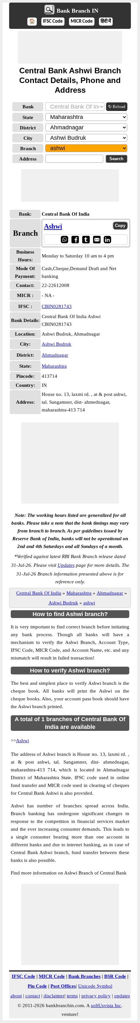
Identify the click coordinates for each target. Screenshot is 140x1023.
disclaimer (54, 995)
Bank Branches (84, 976)
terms (72, 995)
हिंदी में (106, 21)
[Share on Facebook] (75, 239)
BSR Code (115, 976)
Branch (28, 148)
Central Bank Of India (38, 593)
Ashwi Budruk (56, 344)
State (27, 117)
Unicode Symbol (95, 986)
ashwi (89, 602)
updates (122, 995)
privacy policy (96, 995)
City (28, 138)
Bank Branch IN (77, 10)
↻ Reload (116, 106)
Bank (28, 106)
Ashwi (53, 226)
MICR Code (82, 21)
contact (32, 995)
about (16, 995)
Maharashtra (54, 366)
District (28, 127)
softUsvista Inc (106, 1005)
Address (27, 158)
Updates (66, 565)
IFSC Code (53, 21)
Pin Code (37, 986)
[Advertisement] (70, 47)
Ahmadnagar (55, 355)
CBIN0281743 (57, 306)
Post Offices (63, 986)
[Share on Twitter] (86, 239)
